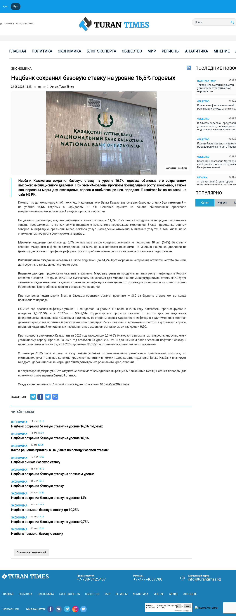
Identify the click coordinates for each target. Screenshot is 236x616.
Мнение (222, 51)
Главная (17, 51)
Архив (173, 594)
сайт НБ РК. (27, 194)
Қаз (5, 6)
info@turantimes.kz (204, 579)
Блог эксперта (101, 51)
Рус (15, 6)
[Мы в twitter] (83, 609)
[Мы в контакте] (58, 609)
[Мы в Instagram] (75, 609)
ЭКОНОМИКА (21, 68)
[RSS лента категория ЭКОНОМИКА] (189, 68)
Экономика (69, 51)
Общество (132, 51)
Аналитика (196, 51)
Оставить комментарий (31, 552)
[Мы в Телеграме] (67, 609)
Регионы (171, 51)
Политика (42, 51)
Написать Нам (10, 609)
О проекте (190, 594)
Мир (152, 51)
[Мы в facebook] (50, 609)
